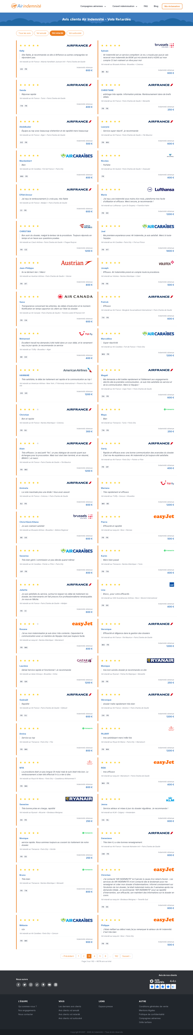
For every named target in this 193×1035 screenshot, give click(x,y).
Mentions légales (147, 1010)
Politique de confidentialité (151, 1014)
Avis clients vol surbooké (70, 1018)
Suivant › (126, 956)
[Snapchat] (43, 984)
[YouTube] (49, 984)
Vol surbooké (75, 33)
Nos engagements (27, 1010)
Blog (156, 6)
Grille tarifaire (145, 1022)
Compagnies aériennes (150, 1018)
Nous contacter (25, 1014)
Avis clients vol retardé (69, 1014)
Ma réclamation (172, 6)
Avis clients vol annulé (69, 1010)
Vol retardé (57, 33)
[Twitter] (24, 984)
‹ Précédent (68, 956)
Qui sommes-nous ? (27, 1006)
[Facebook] (18, 984)
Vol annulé (41, 33)
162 (116, 956)
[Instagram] (31, 984)
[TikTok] (37, 984)
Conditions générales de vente (153, 1006)
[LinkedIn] (55, 984)
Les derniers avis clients (70, 1006)
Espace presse (106, 1006)
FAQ (146, 6)
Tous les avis (25, 33)
